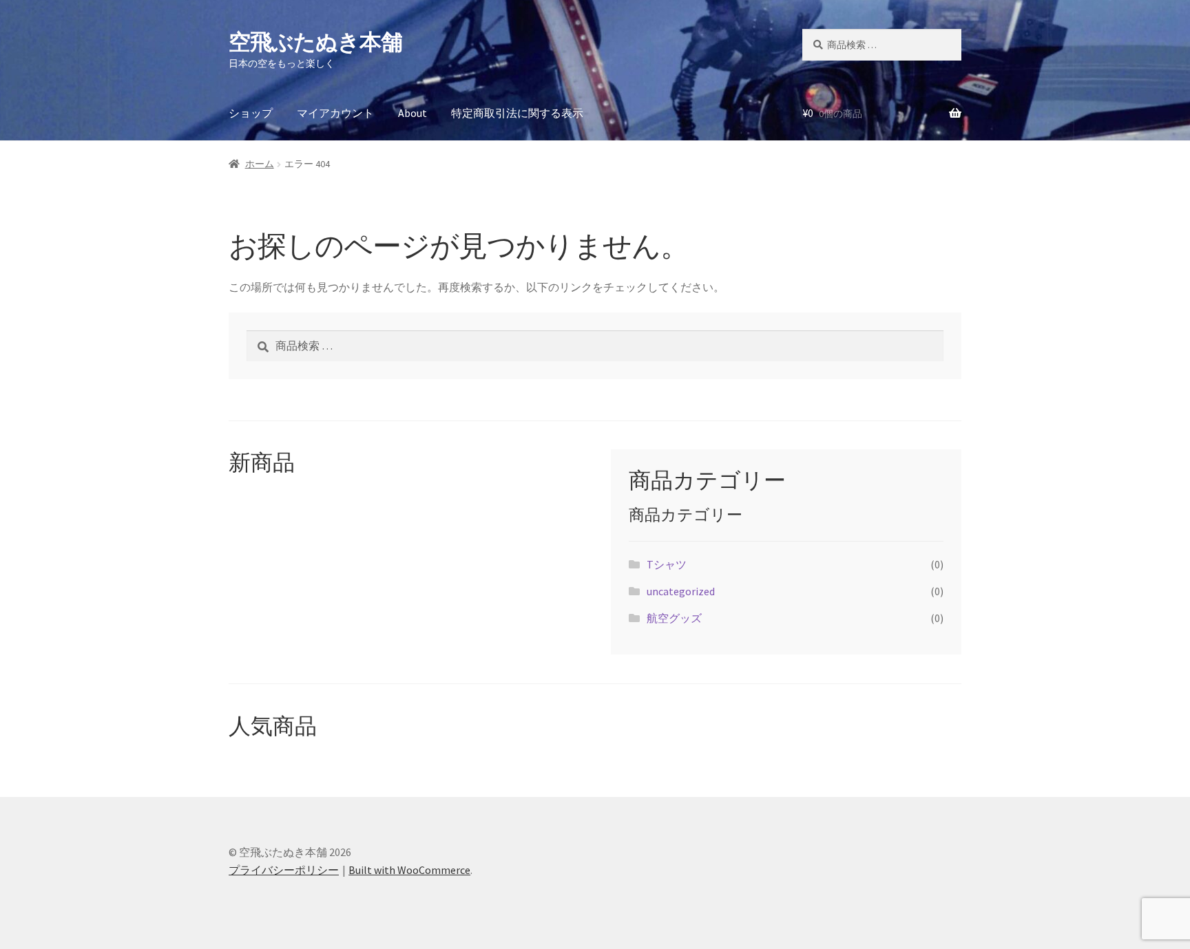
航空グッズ (674, 618)
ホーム (259, 164)
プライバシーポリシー (284, 870)
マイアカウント (335, 113)
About (412, 113)
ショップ (251, 113)
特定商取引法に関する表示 (517, 113)
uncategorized (681, 591)
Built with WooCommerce (409, 870)
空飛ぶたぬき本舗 (315, 42)
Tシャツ (667, 564)
